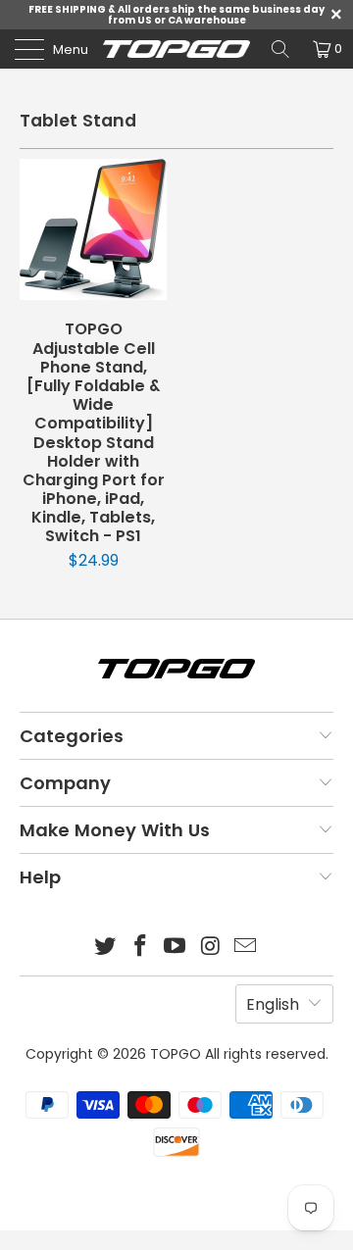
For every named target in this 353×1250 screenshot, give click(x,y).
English (272, 1004)
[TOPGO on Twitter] (106, 947)
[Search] (280, 49)
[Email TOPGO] (246, 947)
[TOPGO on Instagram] (211, 947)
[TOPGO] (176, 49)
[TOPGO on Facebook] (140, 947)
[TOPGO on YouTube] (175, 947)
